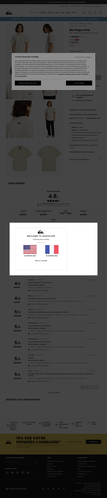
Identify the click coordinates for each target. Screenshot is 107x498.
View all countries (41, 261)
